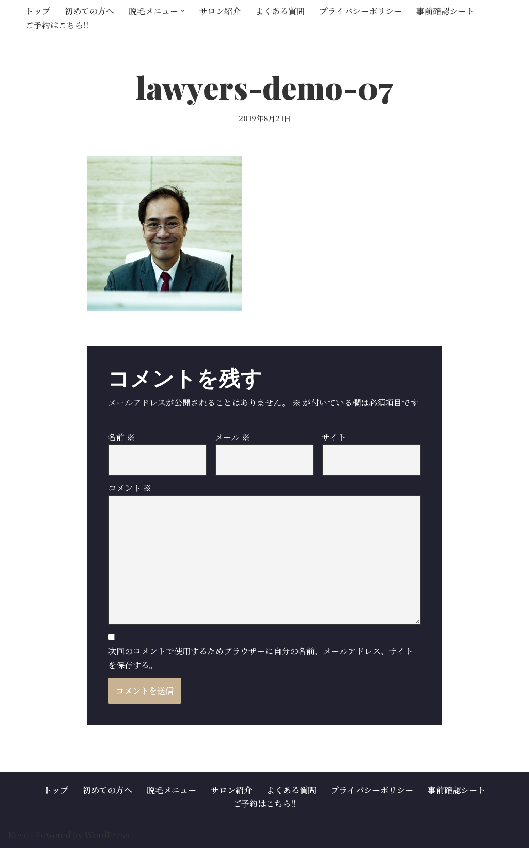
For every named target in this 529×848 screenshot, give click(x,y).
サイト (334, 437)
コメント (129, 488)
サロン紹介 (220, 11)
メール (232, 437)
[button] (183, 11)
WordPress (107, 835)
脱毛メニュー (171, 790)
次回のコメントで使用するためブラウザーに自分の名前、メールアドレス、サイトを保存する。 (260, 658)
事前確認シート (445, 11)
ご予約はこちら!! (56, 25)
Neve (18, 835)
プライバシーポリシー (360, 11)
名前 (121, 437)
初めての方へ (89, 11)
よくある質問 (280, 11)
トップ (37, 11)
